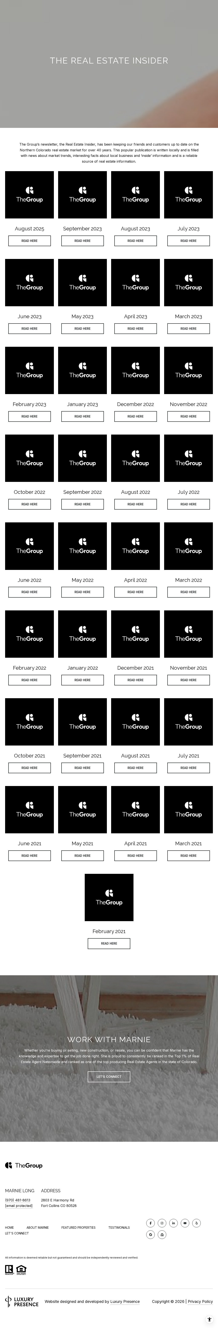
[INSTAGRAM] (162, 1223)
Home (9, 1227)
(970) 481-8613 (17, 1200)
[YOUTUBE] (185, 1223)
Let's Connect (17, 1233)
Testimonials (119, 1227)
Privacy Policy (200, 1301)
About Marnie (38, 1227)
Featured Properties (79, 1227)
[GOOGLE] (150, 1234)
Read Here (29, 241)
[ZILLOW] (162, 1234)
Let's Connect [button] (109, 1076)
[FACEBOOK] (150, 1223)
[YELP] (196, 1223)
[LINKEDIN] (173, 1223)
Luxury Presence (125, 1301)
